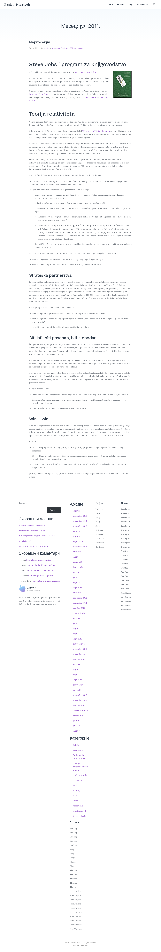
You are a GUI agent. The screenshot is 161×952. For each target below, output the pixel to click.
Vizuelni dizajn (79, 816)
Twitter (124, 551)
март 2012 (77, 639)
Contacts (100, 538)
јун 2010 (76, 725)
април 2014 (78, 562)
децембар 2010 (80, 695)
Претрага (23, 503)
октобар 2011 (79, 659)
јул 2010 (76, 720)
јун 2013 (76, 577)
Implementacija (80, 775)
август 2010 (78, 715)
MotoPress (84, 945)
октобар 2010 (79, 705)
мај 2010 (77, 731)
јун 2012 (76, 623)
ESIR (111, 4)
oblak (75, 785)
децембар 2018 (80, 516)
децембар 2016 (80, 526)
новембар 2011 (80, 654)
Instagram (125, 530)
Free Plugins (75, 891)
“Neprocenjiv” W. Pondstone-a (96, 131)
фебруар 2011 (79, 685)
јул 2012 (76, 618)
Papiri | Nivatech (17, 4)
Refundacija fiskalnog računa (32, 530)
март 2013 (77, 587)
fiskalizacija (78, 750)
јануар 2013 (78, 592)
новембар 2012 (80, 603)
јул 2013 (76, 572)
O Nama (99, 530)
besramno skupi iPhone (39, 94)
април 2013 (78, 582)
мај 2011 (77, 669)
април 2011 (78, 674)
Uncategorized (79, 811)
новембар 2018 (80, 521)
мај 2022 (77, 511)
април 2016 (78, 541)
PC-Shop (77, 790)
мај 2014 (77, 557)
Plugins (73, 849)
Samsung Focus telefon (85, 72)
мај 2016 (77, 536)
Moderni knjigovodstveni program (34, 546)
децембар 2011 (80, 649)
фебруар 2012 (79, 644)
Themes (73, 870)
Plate (75, 795)
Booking (73, 828)
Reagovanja (78, 806)
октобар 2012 (79, 608)
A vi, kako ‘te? (25, 541)
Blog (130, 4)
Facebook (125, 509)
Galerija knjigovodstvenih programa (80, 766)
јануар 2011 (78, 690)
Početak (99, 509)
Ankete (76, 745)
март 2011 (77, 679)
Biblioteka (141, 4)
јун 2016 (76, 531)
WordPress (126, 593)
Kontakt (120, 4)
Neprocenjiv (39, 42)
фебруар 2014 (79, 567)
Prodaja (64, 48)
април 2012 (78, 633)
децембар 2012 (80, 598)
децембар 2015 (80, 546)
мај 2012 (77, 628)
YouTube (125, 572)
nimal (46, 48)
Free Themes (76, 912)
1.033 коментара (76, 48)
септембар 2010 (80, 710)
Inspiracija (56, 48)
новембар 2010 (80, 700)
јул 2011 (76, 664)
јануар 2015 (78, 551)
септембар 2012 (80, 613)
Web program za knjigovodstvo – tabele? (37, 535)
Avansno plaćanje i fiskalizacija (32, 525)
